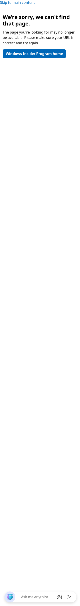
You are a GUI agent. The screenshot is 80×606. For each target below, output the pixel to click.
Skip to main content (17, 2)
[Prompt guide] (59, 597)
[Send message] (69, 596)
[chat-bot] (9, 596)
